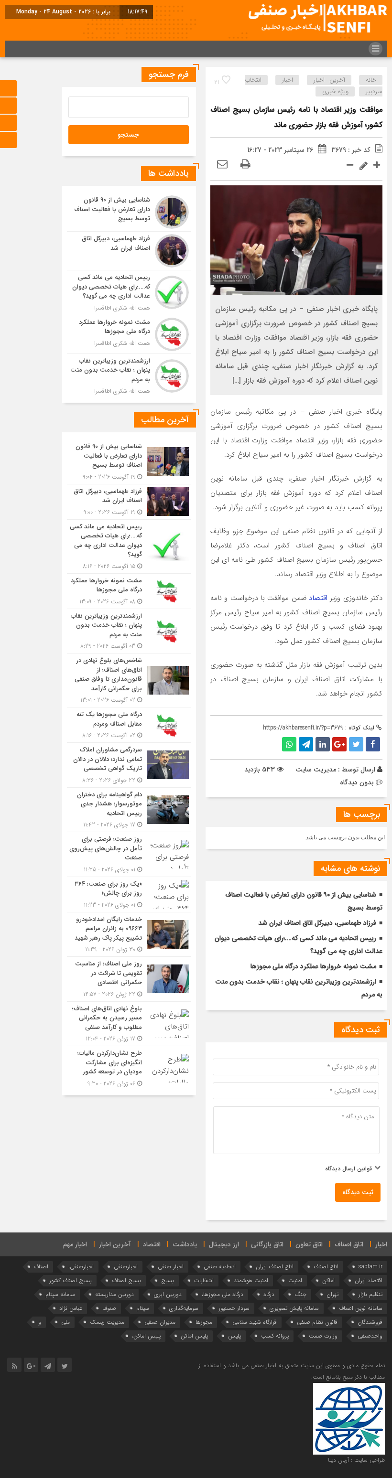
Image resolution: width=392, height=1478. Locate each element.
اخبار (287, 80)
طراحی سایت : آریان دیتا (356, 1460)
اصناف (41, 1266)
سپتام (142, 1308)
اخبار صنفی (171, 1266)
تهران (332, 1294)
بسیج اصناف (126, 1280)
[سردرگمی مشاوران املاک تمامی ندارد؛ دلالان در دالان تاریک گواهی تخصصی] (129, 765)
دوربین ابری (168, 1294)
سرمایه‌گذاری (183, 1308)
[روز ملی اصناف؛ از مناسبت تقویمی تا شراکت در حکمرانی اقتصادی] (129, 979)
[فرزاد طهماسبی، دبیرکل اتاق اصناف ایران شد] (129, 251)
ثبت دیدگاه (357, 1192)
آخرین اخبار (330, 80)
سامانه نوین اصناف (360, 1308)
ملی (65, 1322)
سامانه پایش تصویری (294, 1308)
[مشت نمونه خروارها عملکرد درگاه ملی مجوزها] (129, 334)
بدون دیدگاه (357, 782)
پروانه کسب (275, 1335)
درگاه (268, 1294)
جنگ (300, 1294)
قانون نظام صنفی (317, 1322)
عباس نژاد (70, 1308)
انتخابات (204, 1280)
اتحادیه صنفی (220, 1266)
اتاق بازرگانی (267, 1244)
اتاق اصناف (349, 1244)
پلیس (234, 1335)
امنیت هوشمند (251, 1280)
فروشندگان (370, 1322)
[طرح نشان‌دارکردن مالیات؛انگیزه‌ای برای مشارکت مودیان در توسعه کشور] (129, 1067)
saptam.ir (370, 1266)
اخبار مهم (75, 1244)
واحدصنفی (370, 1335)
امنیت (295, 1280)
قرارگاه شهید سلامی (254, 1322)
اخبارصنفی (126, 1266)
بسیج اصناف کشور (70, 1280)
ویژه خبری (335, 91)
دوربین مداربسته (114, 1294)
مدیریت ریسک (107, 1322)
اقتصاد (318, 598)
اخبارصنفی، (81, 1266)
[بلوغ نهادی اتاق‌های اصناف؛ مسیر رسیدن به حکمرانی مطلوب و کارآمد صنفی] (129, 1024)
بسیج (167, 1280)
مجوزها (204, 1322)
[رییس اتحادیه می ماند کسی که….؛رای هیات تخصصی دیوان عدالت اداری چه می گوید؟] (129, 292)
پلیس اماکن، (146, 1335)
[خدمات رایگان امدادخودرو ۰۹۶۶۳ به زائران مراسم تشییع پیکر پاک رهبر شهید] (129, 934)
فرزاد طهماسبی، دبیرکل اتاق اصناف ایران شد (317, 923)
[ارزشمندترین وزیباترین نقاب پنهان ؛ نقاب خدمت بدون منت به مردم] (129, 375)
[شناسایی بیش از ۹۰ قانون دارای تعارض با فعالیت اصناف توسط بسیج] (129, 212)
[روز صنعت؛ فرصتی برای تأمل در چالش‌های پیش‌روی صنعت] (129, 854)
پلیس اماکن (194, 1335)
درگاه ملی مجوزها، (222, 1294)
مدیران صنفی (159, 1322)
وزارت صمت (323, 1335)
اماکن (328, 1280)
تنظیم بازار (370, 1294)
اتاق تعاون (309, 1244)
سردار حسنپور (234, 1308)
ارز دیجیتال (224, 1244)
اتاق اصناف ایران (275, 1266)
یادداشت (185, 1244)
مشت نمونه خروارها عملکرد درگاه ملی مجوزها (313, 966)
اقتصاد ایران (368, 1280)
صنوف (109, 1308)
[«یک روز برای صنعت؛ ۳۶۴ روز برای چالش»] (129, 894)
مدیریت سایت (315, 769)
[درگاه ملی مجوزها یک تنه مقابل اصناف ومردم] (129, 724)
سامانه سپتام (60, 1294)
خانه (371, 80)
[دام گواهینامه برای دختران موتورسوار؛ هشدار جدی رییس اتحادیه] (129, 810)
